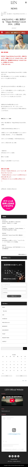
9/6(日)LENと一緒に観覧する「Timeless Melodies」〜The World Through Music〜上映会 (13, 229)
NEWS (5, 12)
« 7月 (7, 375)
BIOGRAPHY (4, 326)
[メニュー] (26, 2)
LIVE (3, 314)
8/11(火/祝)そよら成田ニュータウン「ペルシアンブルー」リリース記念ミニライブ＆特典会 (13, 241)
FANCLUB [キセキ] (5, 322)
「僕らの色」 (4, 311)
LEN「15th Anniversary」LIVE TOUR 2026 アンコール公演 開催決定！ (13, 248)
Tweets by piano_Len (5, 411)
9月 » (21, 375)
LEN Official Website (14, 389)
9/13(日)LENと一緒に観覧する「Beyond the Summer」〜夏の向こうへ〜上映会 (11, 222)
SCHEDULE (4, 318)
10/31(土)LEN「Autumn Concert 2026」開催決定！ (12, 235)
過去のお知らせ (22, 254)
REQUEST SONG (5, 337)
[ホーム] (1, 12)
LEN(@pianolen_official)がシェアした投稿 (14, 449)
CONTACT (4, 341)
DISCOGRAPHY (5, 330)
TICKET (3, 333)
